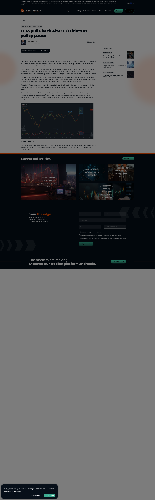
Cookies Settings (35, 495)
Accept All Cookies (49, 495)
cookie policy (17, 491)
